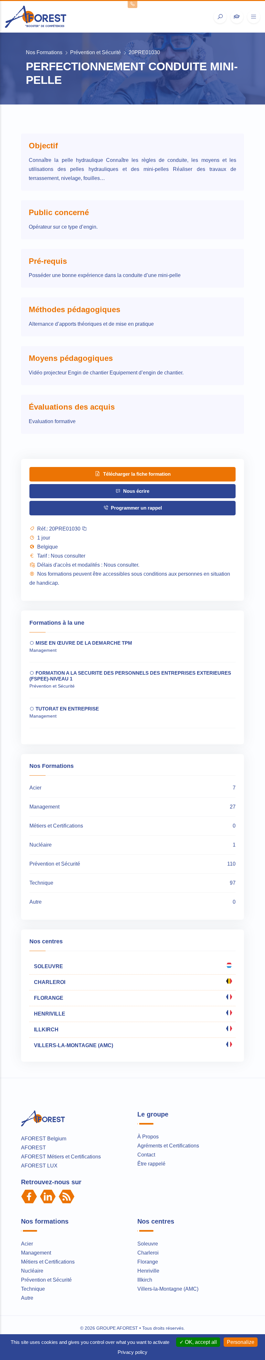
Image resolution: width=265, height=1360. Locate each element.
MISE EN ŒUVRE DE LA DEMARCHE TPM (83, 643)
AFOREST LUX (39, 1165)
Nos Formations (44, 52)
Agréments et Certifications (168, 1145)
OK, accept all (200, 1342)
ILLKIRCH (45, 1029)
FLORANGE (48, 998)
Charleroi (148, 1253)
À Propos (148, 1136)
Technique (33, 1289)
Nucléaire (32, 1271)
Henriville (148, 1271)
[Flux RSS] (66, 1196)
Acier (27, 1243)
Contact (146, 1154)
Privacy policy (132, 1352)
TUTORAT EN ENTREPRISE (66, 708)
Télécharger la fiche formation (136, 474)
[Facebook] (29, 1196)
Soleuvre (147, 1243)
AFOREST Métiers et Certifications (61, 1156)
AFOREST (33, 1147)
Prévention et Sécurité (95, 52)
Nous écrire (135, 491)
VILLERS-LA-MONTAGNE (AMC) (73, 1045)
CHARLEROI (49, 982)
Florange (147, 1262)
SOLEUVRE (48, 966)
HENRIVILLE (49, 1014)
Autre (27, 1298)
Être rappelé (151, 1163)
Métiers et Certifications (48, 1262)
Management (36, 1253)
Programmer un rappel (136, 508)
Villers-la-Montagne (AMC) (167, 1289)
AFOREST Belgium (43, 1138)
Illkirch (144, 1280)
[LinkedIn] (48, 1196)
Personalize (240, 1342)
